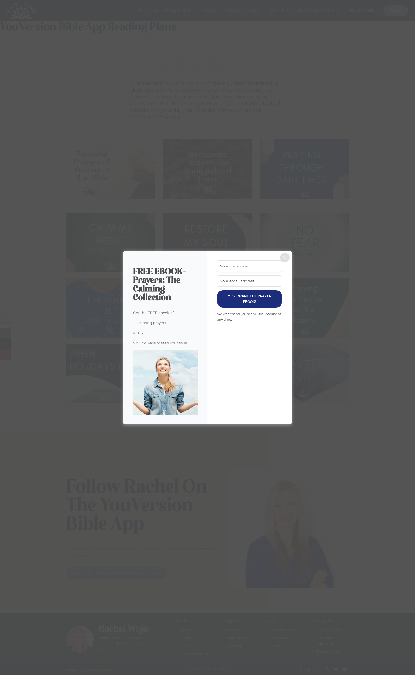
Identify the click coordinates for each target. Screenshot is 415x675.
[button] (165, 382)
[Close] (285, 257)
